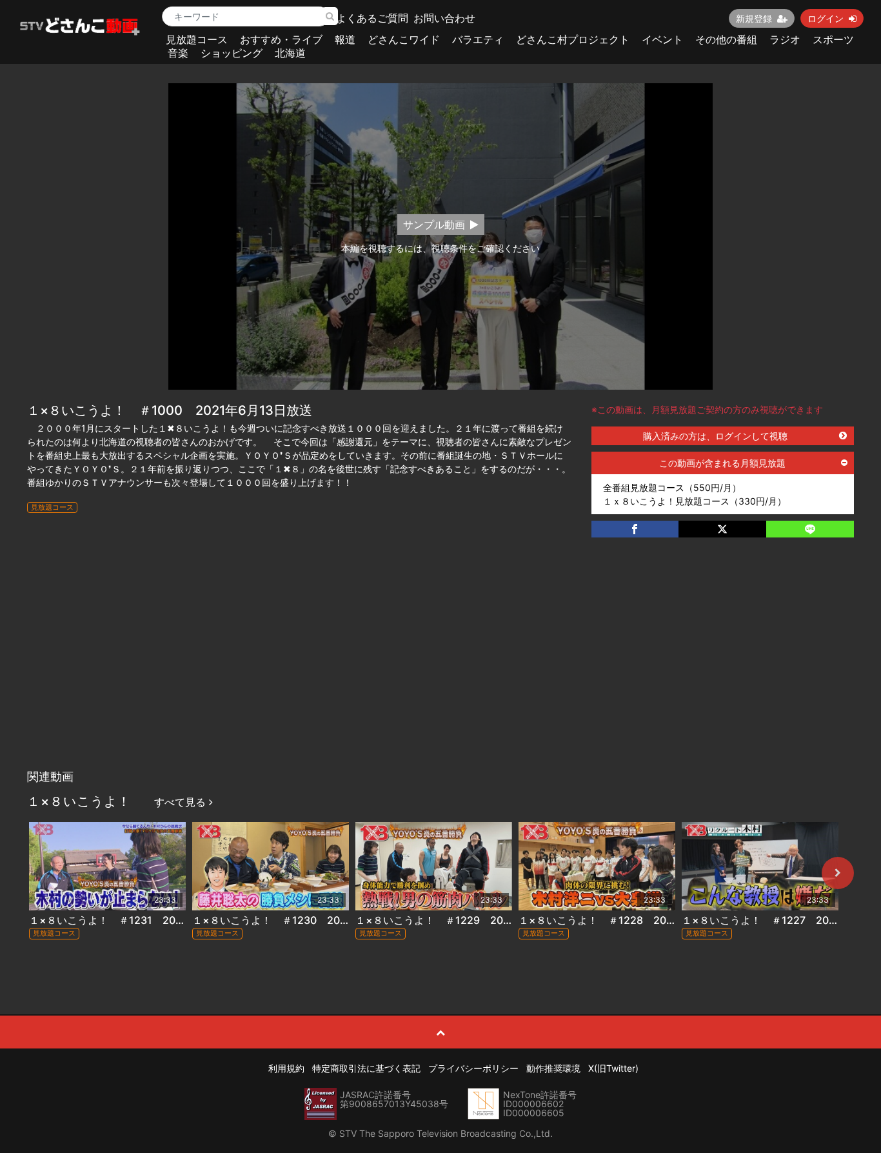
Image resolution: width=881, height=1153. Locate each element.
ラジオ (784, 39)
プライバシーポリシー (473, 1068)
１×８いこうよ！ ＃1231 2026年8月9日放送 (141, 920)
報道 (345, 39)
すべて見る (181, 802)
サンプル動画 (434, 224)
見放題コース (197, 39)
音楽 (178, 52)
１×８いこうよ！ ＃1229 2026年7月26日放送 (470, 920)
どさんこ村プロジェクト (572, 39)
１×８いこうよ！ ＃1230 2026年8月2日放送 (304, 920)
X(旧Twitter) (613, 1068)
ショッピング (231, 52)
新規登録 (754, 18)
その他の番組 (726, 39)
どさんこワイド (404, 39)
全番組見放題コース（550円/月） (672, 487)
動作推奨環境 (553, 1068)
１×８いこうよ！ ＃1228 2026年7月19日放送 (633, 920)
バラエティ (478, 39)
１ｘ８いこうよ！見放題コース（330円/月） (694, 501)
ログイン (825, 18)
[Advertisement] (440, 666)
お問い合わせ (444, 18)
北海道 (290, 52)
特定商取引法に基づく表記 (366, 1068)
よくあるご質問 (372, 18)
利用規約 (286, 1068)
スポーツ (833, 39)
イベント (662, 39)
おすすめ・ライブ (281, 39)
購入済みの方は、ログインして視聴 (715, 435)
